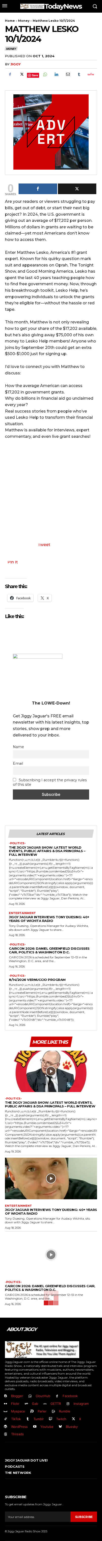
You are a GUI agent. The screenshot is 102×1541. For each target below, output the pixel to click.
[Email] (68, 74)
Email (18, 763)
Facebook (70, 1396)
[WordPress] (5, 1426)
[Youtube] (34, 1426)
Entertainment (22, 913)
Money (23, 21)
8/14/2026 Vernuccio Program (37, 980)
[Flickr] (5, 1404)
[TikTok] (5, 1419)
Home (10, 21)
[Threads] (5, 1434)
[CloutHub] (30, 1396)
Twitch (61, 1419)
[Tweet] (77, 188)
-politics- (17, 843)
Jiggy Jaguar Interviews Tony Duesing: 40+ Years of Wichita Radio (49, 919)
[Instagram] (68, 1404)
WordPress (19, 1427)
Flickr (15, 1404)
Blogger (17, 1396)
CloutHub (43, 1396)
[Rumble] (53, 1411)
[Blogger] (5, 1396)
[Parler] (32, 1411)
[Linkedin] (56, 74)
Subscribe (84, 1517)
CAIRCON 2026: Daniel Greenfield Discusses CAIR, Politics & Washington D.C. (49, 950)
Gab (35, 1404)
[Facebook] (10, 74)
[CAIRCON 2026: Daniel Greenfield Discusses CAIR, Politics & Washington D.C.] (51, 1254)
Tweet (44, 544)
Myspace (18, 1411)
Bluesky (72, 1427)
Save (35, 75)
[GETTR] (45, 1404)
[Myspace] (5, 1411)
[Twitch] (50, 1419)
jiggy (15, 64)
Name (18, 747)
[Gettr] (90, 74)
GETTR (56, 1404)
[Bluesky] (60, 1426)
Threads (17, 1434)
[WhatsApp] (45, 74)
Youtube (46, 1427)
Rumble (64, 1411)
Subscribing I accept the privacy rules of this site (50, 782)
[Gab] (26, 1404)
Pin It (12, 562)
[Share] (38, 188)
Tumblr (38, 1419)
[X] (21, 74)
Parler (42, 1411)
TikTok (16, 1419)
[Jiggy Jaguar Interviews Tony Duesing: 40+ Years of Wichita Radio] (51, 1178)
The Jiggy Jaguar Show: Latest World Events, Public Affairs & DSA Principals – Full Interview (47, 851)
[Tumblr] (79, 74)
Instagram (81, 1404)
